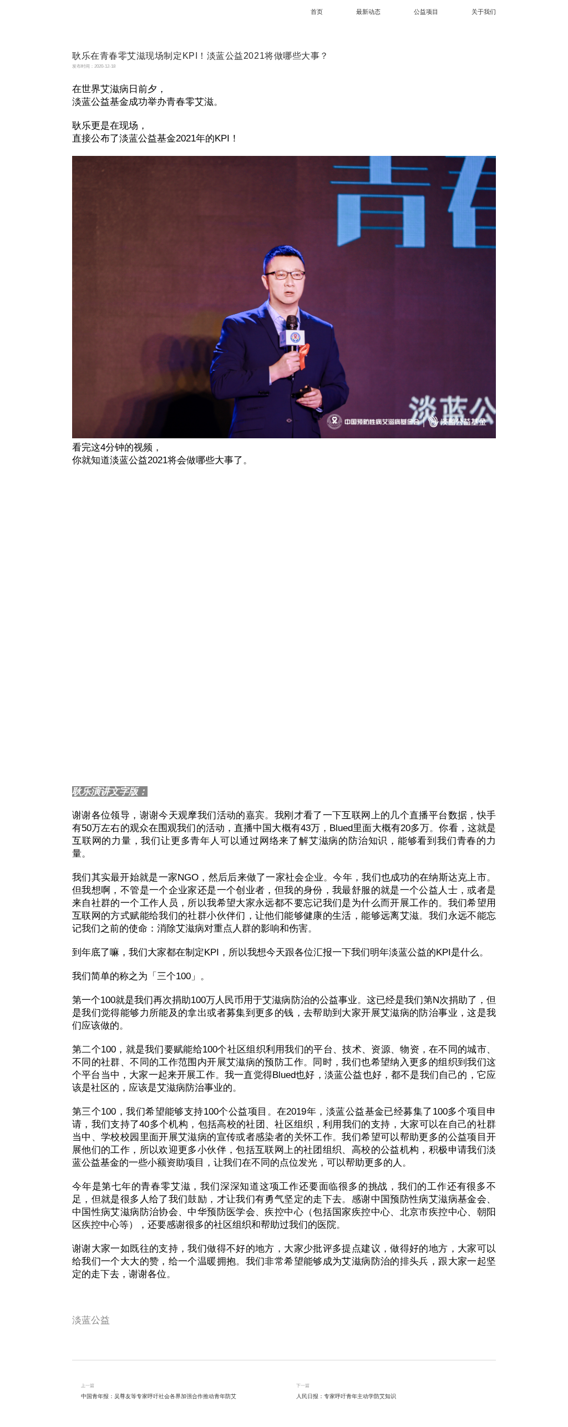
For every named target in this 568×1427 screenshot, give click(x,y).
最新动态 (368, 11)
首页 (317, 11)
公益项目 (426, 11)
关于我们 (483, 11)
